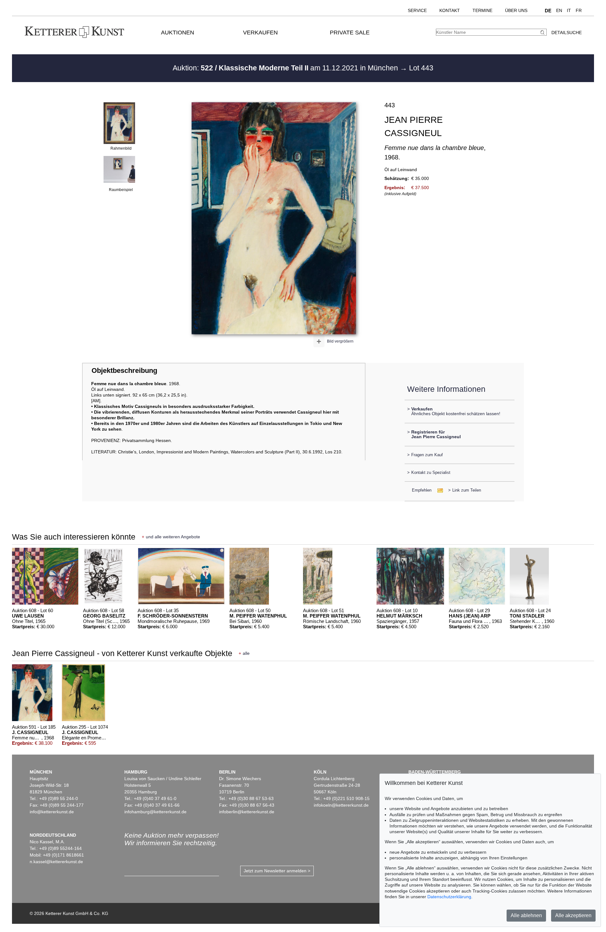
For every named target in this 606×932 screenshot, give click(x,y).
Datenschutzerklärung (449, 896)
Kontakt (449, 10)
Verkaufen (260, 32)
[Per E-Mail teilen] (438, 490)
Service (417, 10)
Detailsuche (566, 32)
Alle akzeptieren (573, 915)
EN (559, 10)
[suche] (543, 32)
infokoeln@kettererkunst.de (341, 805)
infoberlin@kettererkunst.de (246, 811)
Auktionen (177, 32)
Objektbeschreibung (124, 370)
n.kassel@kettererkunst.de (56, 861)
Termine (482, 10)
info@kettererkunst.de (52, 811)
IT (569, 10)
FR (579, 10)
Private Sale (350, 32)
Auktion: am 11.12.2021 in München (286, 68)
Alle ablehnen (526, 915)
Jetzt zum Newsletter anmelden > (277, 870)
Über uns (516, 10)
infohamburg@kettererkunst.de (155, 811)
